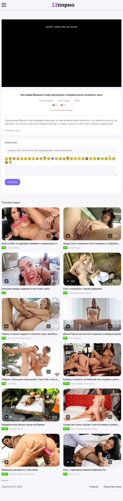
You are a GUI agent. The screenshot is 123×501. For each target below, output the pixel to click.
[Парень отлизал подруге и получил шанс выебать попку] (31, 314)
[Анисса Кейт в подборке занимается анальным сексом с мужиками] (31, 223)
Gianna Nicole (16, 429)
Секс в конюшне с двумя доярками (82, 288)
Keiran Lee (74, 474)
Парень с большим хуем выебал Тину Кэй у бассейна (31, 379)
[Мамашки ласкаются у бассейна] (31, 450)
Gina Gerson (75, 338)
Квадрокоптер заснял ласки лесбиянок (23, 424)
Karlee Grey (28, 474)
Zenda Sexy (74, 248)
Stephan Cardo (90, 429)
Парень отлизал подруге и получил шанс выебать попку (31, 334)
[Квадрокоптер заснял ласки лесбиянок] (31, 405)
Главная (93, 486)
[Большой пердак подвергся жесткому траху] (31, 269)
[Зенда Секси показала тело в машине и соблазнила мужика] (92, 223)
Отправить (12, 182)
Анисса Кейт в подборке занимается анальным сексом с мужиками (31, 243)
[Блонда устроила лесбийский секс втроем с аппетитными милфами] (92, 359)
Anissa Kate (13, 248)
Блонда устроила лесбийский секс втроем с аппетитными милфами (92, 379)
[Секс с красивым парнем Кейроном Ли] (92, 450)
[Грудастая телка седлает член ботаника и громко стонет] (92, 405)
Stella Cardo (77, 429)
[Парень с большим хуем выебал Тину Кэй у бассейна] (31, 359)
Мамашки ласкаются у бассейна (20, 470)
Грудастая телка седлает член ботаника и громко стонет (92, 424)
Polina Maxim (25, 338)
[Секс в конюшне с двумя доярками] (92, 269)
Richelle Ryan (16, 474)
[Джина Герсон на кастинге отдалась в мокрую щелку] (92, 314)
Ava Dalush (74, 293)
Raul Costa (13, 338)
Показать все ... (13, 130)
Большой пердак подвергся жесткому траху (26, 288)
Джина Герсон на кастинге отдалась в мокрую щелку (92, 334)
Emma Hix (89, 383)
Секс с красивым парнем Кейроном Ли (84, 470)
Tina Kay (12, 383)
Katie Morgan (77, 383)
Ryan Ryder (86, 293)
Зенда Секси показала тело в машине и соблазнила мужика (92, 243)
